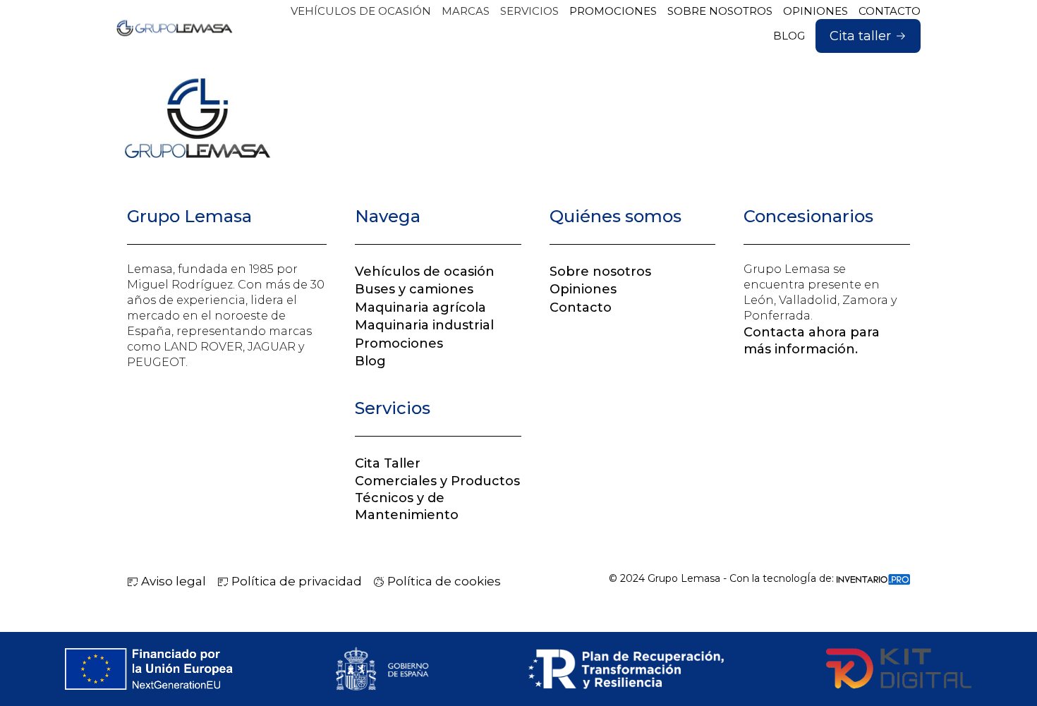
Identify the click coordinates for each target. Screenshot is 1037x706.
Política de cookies (442, 581)
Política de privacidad (295, 581)
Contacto (581, 307)
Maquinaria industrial (424, 325)
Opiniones (583, 289)
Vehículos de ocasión (425, 271)
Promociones (399, 343)
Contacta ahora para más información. (812, 340)
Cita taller (860, 36)
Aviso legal (172, 581)
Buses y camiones (414, 289)
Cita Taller (387, 463)
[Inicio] (174, 28)
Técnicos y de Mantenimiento (407, 506)
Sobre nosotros (600, 271)
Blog (370, 361)
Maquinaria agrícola (420, 307)
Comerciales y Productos (437, 481)
